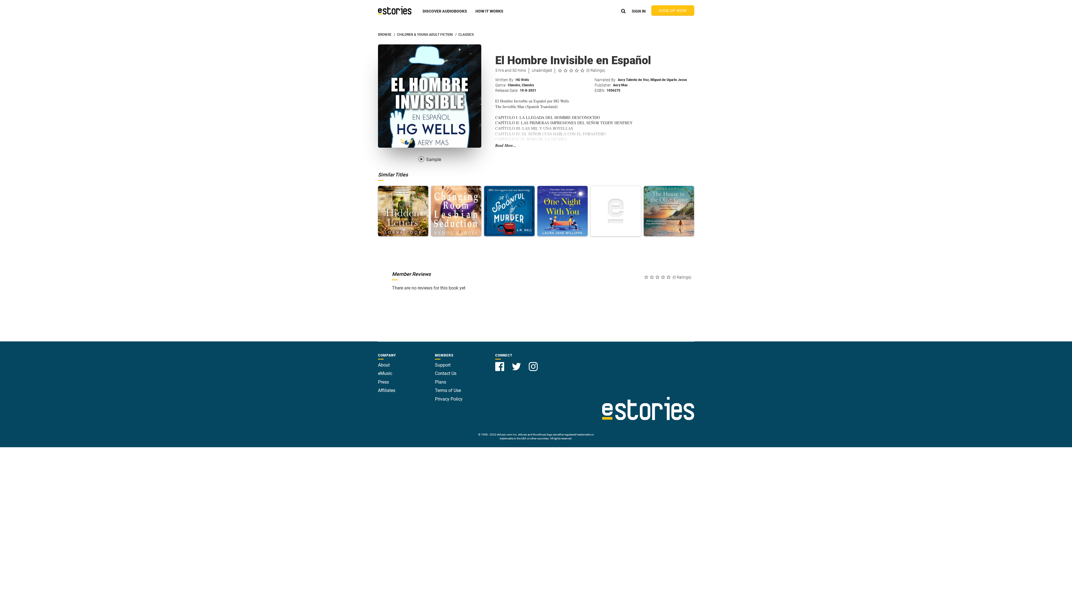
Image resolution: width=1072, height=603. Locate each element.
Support (443, 365)
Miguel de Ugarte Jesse (668, 80)
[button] (445, 14)
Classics (514, 85)
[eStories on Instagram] (533, 363)
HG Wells (522, 80)
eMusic (385, 373)
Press (383, 382)
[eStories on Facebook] (500, 363)
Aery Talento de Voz (634, 80)
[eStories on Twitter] (517, 363)
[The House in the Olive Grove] (669, 211)
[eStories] (394, 10)
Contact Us (445, 373)
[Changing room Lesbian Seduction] (456, 211)
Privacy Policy (449, 399)
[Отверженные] (615, 211)
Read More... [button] (505, 145)
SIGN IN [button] (639, 11)
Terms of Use (448, 390)
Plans (440, 382)
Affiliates (386, 390)
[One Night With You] (562, 211)
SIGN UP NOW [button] (673, 10)
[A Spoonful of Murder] (509, 211)
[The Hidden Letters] (403, 211)
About (384, 365)
